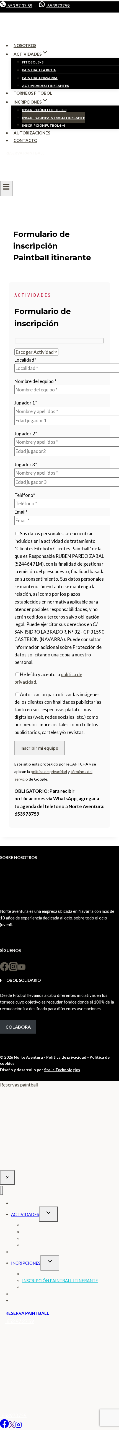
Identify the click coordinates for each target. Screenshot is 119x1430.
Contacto (25, 140)
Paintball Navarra (40, 78)
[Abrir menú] (6, 188)
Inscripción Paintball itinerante (53, 118)
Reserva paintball (25, 153)
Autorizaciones (32, 132)
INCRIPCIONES (25, 1262)
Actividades (25, 1214)
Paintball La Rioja (39, 70)
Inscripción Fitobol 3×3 (44, 110)
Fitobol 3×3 (32, 62)
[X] (12, 1426)
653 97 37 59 (19, 5)
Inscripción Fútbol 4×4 (43, 125)
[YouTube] (21, 969)
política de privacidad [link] (49, 771)
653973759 (58, 5)
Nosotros (25, 45)
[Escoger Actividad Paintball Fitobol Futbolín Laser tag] (36, 352)
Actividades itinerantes (45, 86)
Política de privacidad (66, 1057)
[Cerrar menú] (1, 1190)
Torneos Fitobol (33, 92)
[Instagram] (13, 969)
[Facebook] (4, 969)
